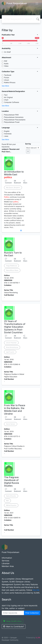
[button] (21, 230)
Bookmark (17, 183)
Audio (6, 64)
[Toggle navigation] (37, 3)
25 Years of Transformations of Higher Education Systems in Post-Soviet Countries (14, 327)
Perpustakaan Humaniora (13, 117)
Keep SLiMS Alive (14, 621)
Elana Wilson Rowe (12, 270)
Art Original (8, 97)
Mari (7, 500)
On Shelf (7, 52)
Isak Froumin (10, 352)
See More (5, 86)
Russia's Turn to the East (13, 254)
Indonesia (7, 134)
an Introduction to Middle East (14, 174)
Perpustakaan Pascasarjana (14, 120)
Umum (6, 80)
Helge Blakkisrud (11, 266)
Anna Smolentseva (12, 347)
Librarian (5, 563)
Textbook (7, 75)
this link (36, 590)
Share (25, 183)
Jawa (6, 136)
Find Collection (32, 613)
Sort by (28, 144)
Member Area (8, 566)
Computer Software (11, 102)
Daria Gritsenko (11, 496)
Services (5, 560)
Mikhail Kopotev (11, 505)
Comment (8, 183)
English (6, 131)
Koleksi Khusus (9, 82)
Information (7, 558)
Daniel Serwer (10, 424)
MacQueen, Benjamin (13, 187)
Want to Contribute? (15, 626)
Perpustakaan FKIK (11, 115)
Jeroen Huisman (11, 343)
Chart (6, 100)
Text (5, 95)
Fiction (6, 78)
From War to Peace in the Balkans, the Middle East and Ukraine (14, 409)
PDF (5, 61)
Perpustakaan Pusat (11, 122)
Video (6, 66)
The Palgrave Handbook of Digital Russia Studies (11, 481)
